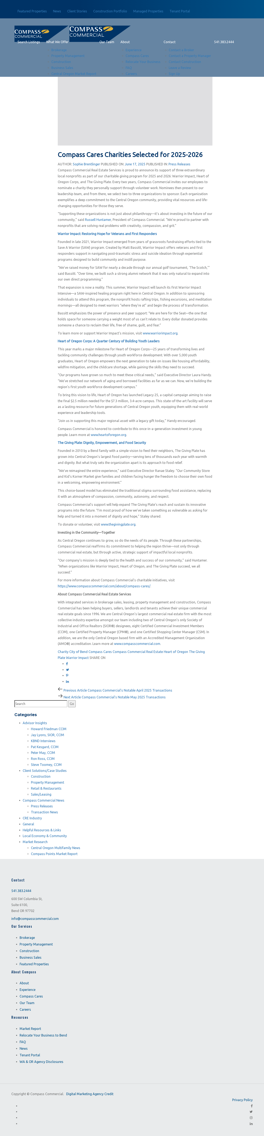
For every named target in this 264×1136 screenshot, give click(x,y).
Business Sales (30, 957)
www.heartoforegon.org (108, 435)
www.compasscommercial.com (137, 644)
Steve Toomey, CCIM (46, 764)
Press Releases (179, 164)
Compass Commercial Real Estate (138, 652)
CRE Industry (32, 818)
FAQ (23, 1042)
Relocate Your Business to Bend (43, 1035)
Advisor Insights (35, 723)
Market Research (35, 842)
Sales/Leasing (41, 794)
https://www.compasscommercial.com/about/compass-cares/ (104, 586)
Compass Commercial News (43, 800)
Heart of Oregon (176, 652)
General (28, 824)
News (24, 1048)
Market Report (30, 1029)
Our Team (27, 1003)
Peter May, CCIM (43, 753)
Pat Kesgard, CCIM (45, 747)
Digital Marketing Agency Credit (89, 1094)
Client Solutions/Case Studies (45, 770)
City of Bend (78, 652)
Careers (25, 1009)
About (24, 983)
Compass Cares (100, 652)
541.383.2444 (21, 891)
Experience (27, 989)
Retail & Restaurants (46, 788)
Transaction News (44, 812)
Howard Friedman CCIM (48, 729)
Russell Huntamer (98, 220)
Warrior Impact (77, 658)
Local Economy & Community (45, 836)
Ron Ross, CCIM (43, 758)
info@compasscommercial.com (35, 918)
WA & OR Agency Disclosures (41, 1062)
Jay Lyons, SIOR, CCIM (47, 735)
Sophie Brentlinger (86, 164)
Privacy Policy (242, 1100)
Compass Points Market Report (54, 854)
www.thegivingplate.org (118, 524)
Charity (63, 652)
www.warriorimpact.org (160, 333)
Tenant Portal (30, 1055)
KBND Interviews (43, 741)
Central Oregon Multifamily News (55, 848)
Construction (41, 776)
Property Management (47, 782)
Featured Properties (34, 964)
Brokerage (27, 937)
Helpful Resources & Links (42, 830)
